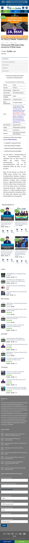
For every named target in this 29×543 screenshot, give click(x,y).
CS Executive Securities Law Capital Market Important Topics (15, 468)
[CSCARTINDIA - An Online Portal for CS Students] (14, 7)
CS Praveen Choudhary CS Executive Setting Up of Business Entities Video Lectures (21, 253)
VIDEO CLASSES (13, 42)
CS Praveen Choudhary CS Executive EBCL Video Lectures (7, 224)
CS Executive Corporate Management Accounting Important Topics (14, 462)
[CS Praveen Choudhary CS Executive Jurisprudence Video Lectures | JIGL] (7, 242)
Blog (4, 538)
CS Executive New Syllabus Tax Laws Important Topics (16, 453)
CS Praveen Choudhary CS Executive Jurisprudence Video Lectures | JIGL (7, 253)
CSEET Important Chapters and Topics (14, 447)
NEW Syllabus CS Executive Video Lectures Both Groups (21, 223)
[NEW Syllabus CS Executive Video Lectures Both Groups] (21, 214)
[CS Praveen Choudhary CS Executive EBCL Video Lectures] (7, 214)
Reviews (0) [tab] (5, 68)
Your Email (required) (7, 489)
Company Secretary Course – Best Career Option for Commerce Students (15, 434)
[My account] (23, 8)
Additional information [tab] (8, 62)
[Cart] (27, 8)
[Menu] (2, 8)
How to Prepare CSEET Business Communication (12, 439)
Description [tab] (5, 59)
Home (2, 42)
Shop (6, 42)
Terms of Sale (14, 538)
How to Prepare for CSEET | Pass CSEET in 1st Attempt (16, 443)
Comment (7, 449)
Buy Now (21, 541)
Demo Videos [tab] (5, 65)
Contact (8, 538)
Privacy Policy (22, 538)
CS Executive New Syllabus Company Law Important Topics (15, 457)
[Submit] (26, 1)
